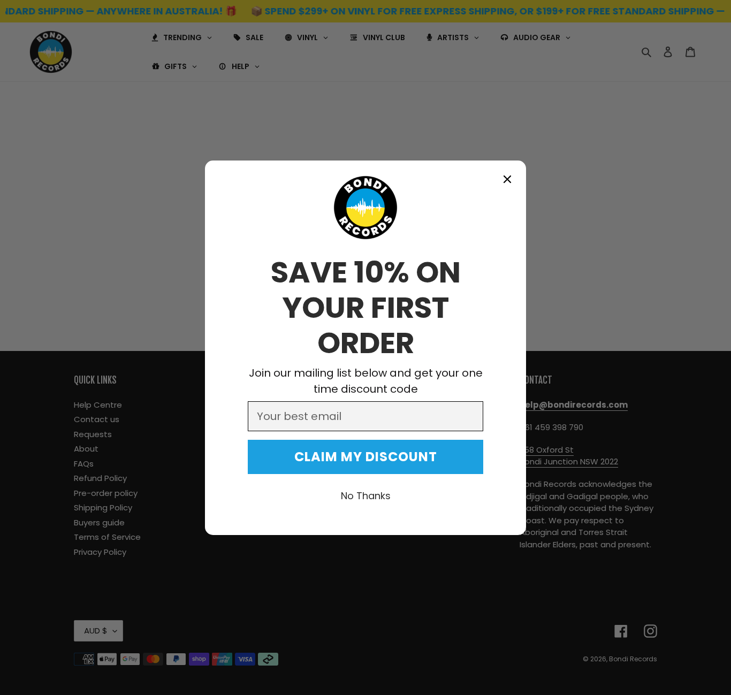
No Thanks (366, 495)
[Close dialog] (507, 179)
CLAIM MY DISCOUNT (365, 456)
